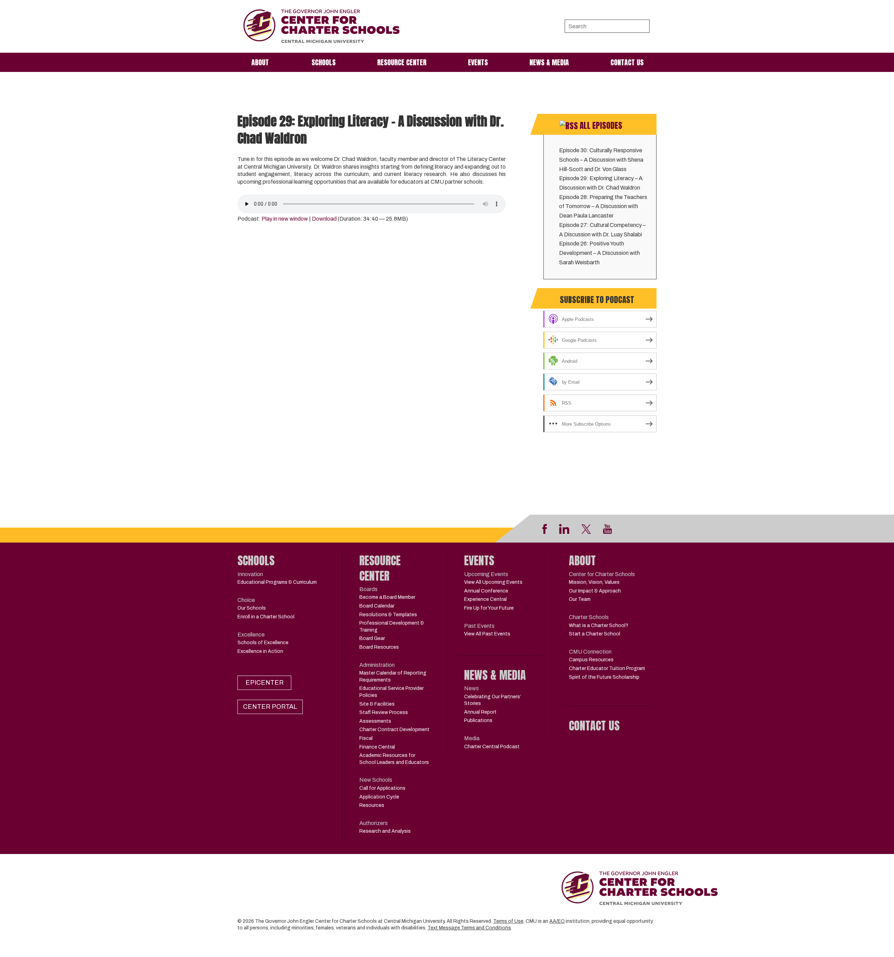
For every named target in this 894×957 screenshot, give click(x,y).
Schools (324, 62)
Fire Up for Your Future (489, 608)
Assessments (375, 721)
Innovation (250, 574)
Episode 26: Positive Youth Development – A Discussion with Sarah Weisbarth (599, 253)
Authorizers (373, 823)
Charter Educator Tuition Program (607, 668)
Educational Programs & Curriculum (277, 582)
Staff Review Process (383, 712)
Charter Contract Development (394, 729)
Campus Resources (591, 659)
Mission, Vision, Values (594, 582)
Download (324, 219)
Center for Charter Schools (602, 574)
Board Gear (372, 638)
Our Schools (251, 608)
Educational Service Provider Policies (391, 692)
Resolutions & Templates (388, 614)
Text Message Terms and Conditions (469, 927)
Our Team (580, 599)
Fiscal (366, 738)
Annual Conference (486, 591)
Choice (246, 600)
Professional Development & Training (391, 626)
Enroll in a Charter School (265, 616)
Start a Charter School (594, 633)
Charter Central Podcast (492, 746)
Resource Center (401, 62)
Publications (478, 720)
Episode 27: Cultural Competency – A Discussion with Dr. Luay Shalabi (602, 229)
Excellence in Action (260, 651)
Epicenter (265, 682)
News (471, 688)
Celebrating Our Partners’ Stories (492, 700)
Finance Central (377, 747)
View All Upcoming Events (493, 582)
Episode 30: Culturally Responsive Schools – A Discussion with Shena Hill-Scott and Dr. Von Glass (601, 159)
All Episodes (601, 125)
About (260, 62)
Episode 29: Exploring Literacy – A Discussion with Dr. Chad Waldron (601, 183)
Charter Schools (589, 617)
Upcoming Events (486, 574)
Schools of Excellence (262, 642)
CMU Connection (590, 652)
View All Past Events (487, 633)
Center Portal (270, 706)
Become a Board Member (387, 597)
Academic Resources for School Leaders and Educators (394, 759)
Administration (377, 665)
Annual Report (480, 712)
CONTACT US (594, 725)
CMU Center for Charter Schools (321, 26)
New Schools (375, 780)
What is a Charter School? (598, 625)
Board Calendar (376, 606)
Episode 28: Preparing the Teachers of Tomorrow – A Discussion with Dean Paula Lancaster (603, 206)
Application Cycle (379, 797)
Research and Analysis (385, 831)
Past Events (479, 626)
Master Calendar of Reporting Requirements (392, 676)
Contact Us (627, 62)
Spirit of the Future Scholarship (604, 677)
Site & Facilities (377, 704)
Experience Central (485, 599)
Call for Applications (382, 788)
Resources (371, 805)
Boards (368, 589)
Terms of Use (508, 921)
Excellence (251, 635)
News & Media (549, 62)
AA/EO (557, 921)
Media (471, 738)
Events (478, 62)
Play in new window (285, 219)
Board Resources (379, 647)
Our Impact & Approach (595, 591)
